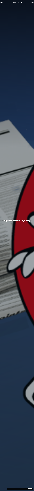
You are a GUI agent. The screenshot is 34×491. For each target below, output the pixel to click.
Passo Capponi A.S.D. (17, 2)
